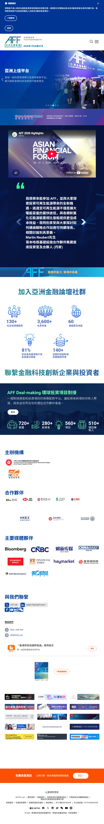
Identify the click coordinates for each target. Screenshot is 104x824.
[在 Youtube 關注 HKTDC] (66, 808)
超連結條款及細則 (36, 803)
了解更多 (11, 18)
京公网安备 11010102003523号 (86, 803)
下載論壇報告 (61, 672)
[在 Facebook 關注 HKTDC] (43, 808)
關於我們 (31, 797)
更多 (13, 412)
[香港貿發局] (52, 792)
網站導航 (49, 803)
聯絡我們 (40, 797)
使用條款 (9, 803)
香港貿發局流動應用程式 (56, 797)
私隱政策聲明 (21, 803)
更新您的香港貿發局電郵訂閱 (52, 799)
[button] (84, 222)
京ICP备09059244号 (63, 803)
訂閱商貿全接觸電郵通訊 (79, 797)
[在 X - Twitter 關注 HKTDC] (48, 808)
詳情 (9, 28)
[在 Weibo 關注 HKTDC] (57, 808)
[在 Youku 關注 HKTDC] (71, 808)
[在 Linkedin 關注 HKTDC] (52, 808)
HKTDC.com (20, 797)
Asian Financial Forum (35, 605)
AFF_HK (13, 605)
